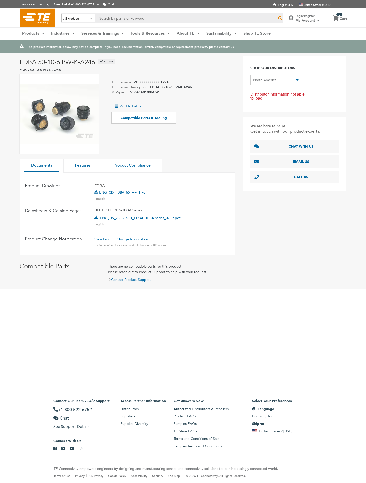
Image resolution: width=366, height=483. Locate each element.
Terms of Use (62, 476)
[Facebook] (57, 449)
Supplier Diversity (134, 423)
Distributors (130, 409)
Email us (301, 161)
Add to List (128, 106)
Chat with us (301, 146)
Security (157, 476)
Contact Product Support (131, 279)
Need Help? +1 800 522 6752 (74, 4)
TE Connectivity (37, 17)
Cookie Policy (117, 476)
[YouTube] (74, 449)
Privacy (80, 476)
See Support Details (71, 426)
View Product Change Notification (121, 239)
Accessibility (139, 476)
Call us (301, 177)
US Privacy (96, 476)
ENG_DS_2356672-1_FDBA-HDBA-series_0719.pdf (140, 218)
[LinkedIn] (65, 449)
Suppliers (128, 416)
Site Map (174, 476)
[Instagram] (83, 449)
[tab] (41, 166)
